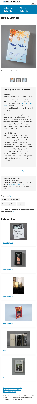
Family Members (8, 204)
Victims (20, 204)
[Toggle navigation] (33, 3)
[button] (13, 211)
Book (5, 350)
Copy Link (26, 171)
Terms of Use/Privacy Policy (12, 390)
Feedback (12, 171)
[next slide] (34, 74)
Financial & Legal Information (12, 388)
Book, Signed (8, 243)
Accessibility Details (9, 392)
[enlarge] (2, 74)
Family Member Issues (10, 199)
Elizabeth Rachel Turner (17, 184)
